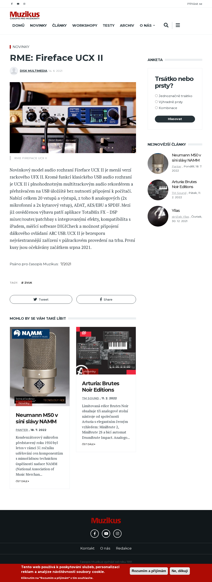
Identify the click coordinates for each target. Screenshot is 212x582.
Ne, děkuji (180, 571)
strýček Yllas (180, 216)
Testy (108, 25)
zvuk (28, 282)
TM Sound (90, 398)
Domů (18, 25)
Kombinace (168, 108)
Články (59, 25)
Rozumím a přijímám (149, 571)
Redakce (124, 548)
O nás (146, 25)
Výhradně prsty (171, 102)
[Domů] (25, 15)
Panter (22, 430)
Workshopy (84, 25)
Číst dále (22, 481)
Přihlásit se (194, 3)
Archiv (127, 25)
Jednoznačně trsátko (175, 96)
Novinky (38, 25)
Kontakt (87, 548)
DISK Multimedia (33, 70)
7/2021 (65, 264)
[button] (41, 299)
